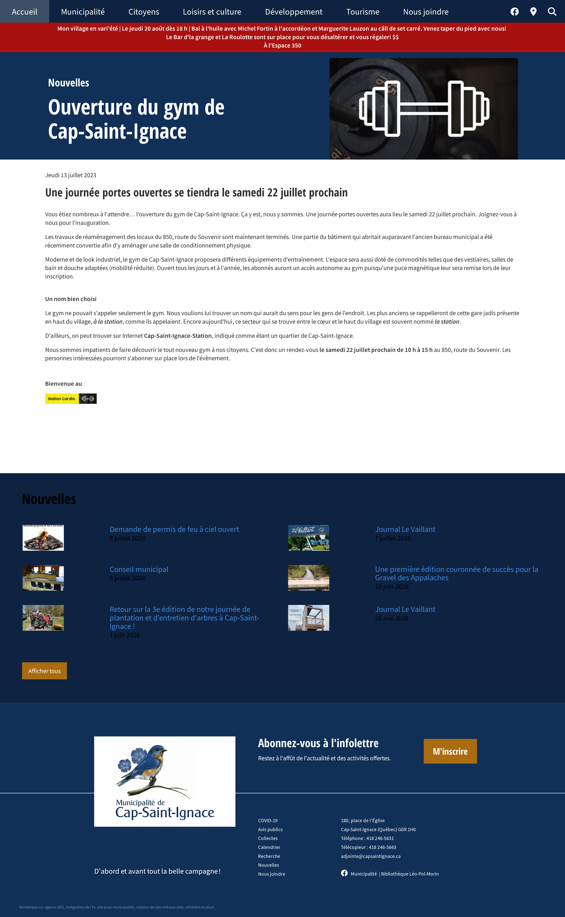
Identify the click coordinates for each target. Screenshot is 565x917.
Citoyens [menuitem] (143, 11)
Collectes (268, 838)
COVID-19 (268, 820)
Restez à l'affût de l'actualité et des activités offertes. (324, 758)
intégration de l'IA (80, 907)
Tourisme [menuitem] (362, 11)
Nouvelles (268, 865)
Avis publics (270, 829)
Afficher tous (44, 671)
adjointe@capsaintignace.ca (371, 856)
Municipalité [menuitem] (83, 11)
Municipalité (364, 874)
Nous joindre (271, 874)
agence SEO (54, 907)
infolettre (193, 907)
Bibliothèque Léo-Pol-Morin (410, 874)
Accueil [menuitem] (24, 11)
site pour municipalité (115, 907)
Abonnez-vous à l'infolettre (318, 743)
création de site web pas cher (159, 907)
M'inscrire (450, 751)
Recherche (269, 856)
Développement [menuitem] (294, 11)
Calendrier (269, 847)
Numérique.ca (30, 907)
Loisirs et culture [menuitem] (212, 11)
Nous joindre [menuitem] (426, 11)
